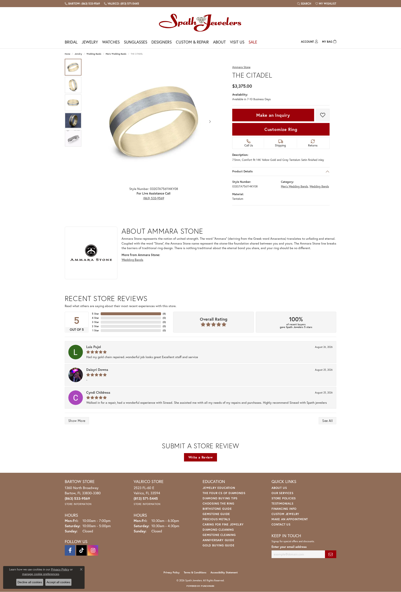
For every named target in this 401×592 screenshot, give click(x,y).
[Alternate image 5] (73, 138)
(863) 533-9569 (153, 198)
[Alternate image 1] (73, 67)
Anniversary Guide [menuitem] (218, 540)
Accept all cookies (58, 582)
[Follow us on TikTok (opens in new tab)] (81, 550)
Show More (76, 420)
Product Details (242, 171)
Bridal (71, 42)
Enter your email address (289, 547)
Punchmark (207, 586)
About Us (279, 488)
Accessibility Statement (224, 572)
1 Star (95, 330)
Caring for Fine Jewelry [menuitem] (223, 524)
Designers (161, 42)
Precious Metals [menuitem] (216, 519)
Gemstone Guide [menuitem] (216, 514)
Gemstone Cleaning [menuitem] (219, 535)
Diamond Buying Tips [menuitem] (220, 498)
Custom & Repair (192, 42)
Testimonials (282, 503)
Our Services (282, 493)
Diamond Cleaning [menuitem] (218, 530)
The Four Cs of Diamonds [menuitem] (224, 493)
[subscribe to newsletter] (330, 554)
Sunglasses (135, 42)
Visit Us (237, 42)
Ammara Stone (241, 67)
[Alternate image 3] (73, 102)
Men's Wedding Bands (116, 54)
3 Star (95, 322)
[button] (304, 3)
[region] (153, 121)
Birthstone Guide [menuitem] (217, 509)
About (219, 42)
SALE (253, 42)
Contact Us (281, 524)
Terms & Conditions (195, 572)
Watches (111, 42)
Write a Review (200, 457)
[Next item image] (210, 121)
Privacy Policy (172, 572)
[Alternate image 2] (73, 85)
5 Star (95, 313)
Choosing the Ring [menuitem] (218, 503)
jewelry (78, 54)
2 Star (95, 326)
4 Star (95, 317)
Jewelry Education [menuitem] (219, 488)
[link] (82, 3)
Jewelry (90, 42)
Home (67, 54)
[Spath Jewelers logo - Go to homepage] (200, 22)
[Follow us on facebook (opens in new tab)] (70, 550)
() (164, 313)
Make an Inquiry (273, 115)
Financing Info (284, 509)
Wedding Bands (93, 54)
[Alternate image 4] (73, 120)
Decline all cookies (30, 582)
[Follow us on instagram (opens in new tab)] (93, 550)
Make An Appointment (290, 519)
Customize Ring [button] (280, 129)
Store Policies (284, 498)
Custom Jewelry (285, 514)
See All (327, 420)
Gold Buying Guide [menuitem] (219, 545)
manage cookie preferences (40, 574)
